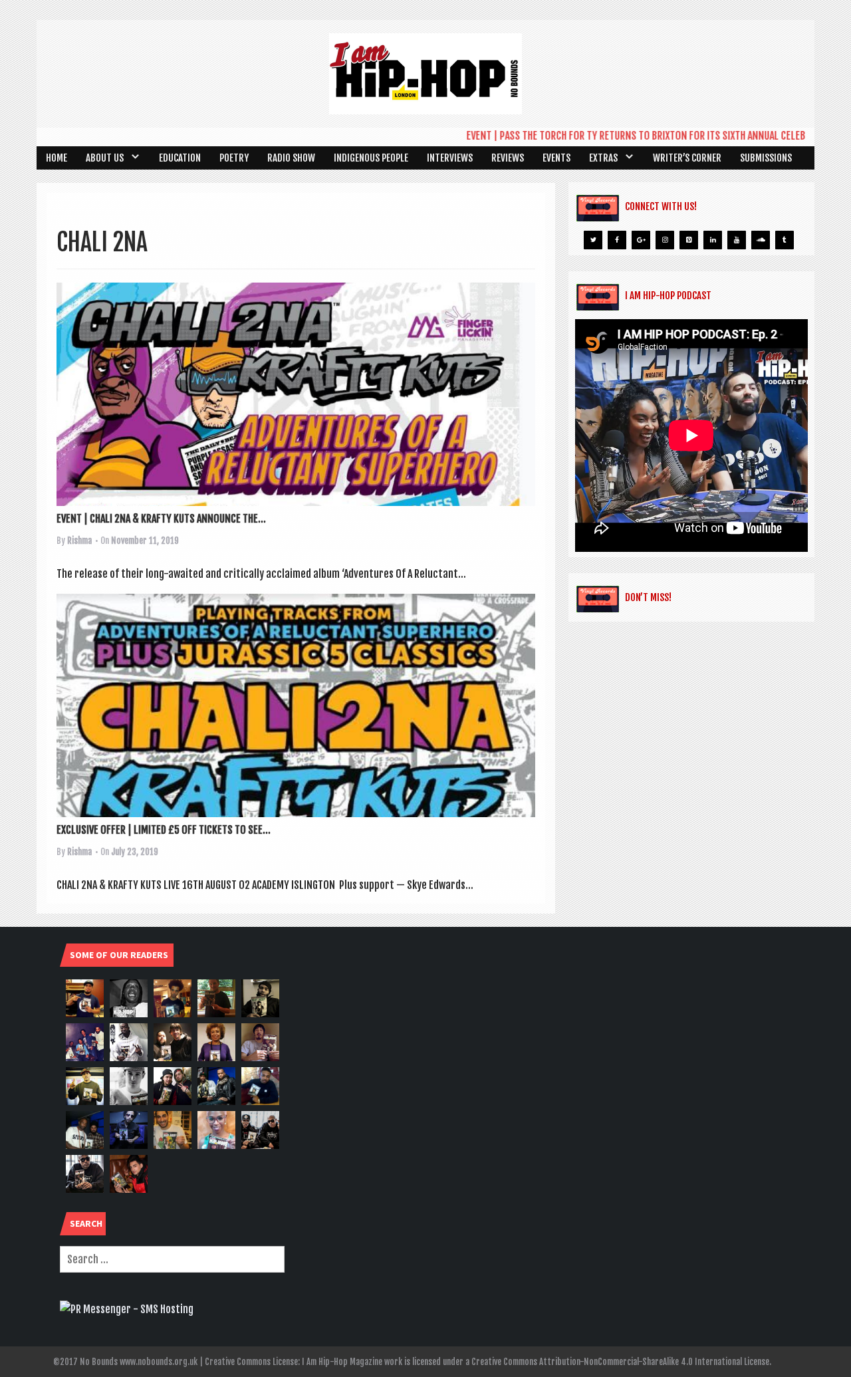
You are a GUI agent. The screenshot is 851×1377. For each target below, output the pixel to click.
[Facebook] (617, 240)
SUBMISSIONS (766, 158)
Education (180, 158)
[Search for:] (172, 1259)
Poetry (234, 158)
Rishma (79, 540)
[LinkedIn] (712, 240)
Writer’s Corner (687, 158)
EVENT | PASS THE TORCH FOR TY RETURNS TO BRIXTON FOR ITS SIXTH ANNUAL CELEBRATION (623, 135)
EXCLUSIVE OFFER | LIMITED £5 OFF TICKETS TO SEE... (164, 829)
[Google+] (641, 240)
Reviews (507, 158)
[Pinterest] (688, 240)
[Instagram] (665, 240)
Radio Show (291, 158)
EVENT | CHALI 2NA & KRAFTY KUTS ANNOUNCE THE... (161, 518)
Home (56, 158)
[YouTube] (736, 240)
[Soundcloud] (760, 240)
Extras (603, 158)
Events (556, 158)
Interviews (450, 158)
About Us (105, 158)
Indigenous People (371, 158)
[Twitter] (593, 240)
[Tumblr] (784, 240)
